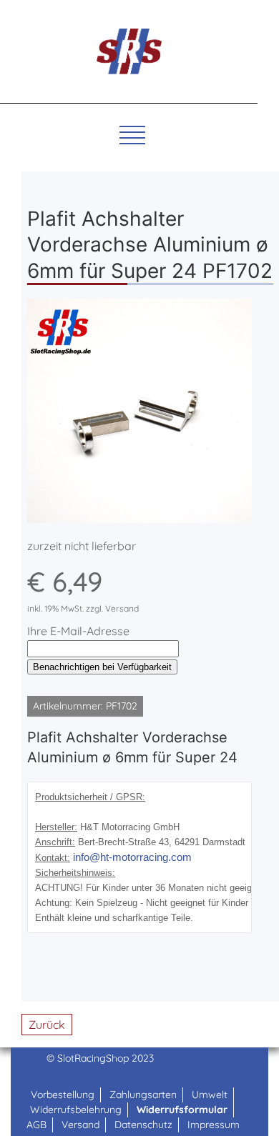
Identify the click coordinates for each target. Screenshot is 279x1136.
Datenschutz (143, 1124)
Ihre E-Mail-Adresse (78, 631)
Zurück (47, 1024)
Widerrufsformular (182, 1109)
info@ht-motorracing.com (132, 857)
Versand (80, 1124)
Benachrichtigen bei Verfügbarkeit (102, 667)
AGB (36, 1124)
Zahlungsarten (143, 1094)
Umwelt (209, 1094)
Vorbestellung (62, 1094)
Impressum (213, 1124)
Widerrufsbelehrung (76, 1109)
